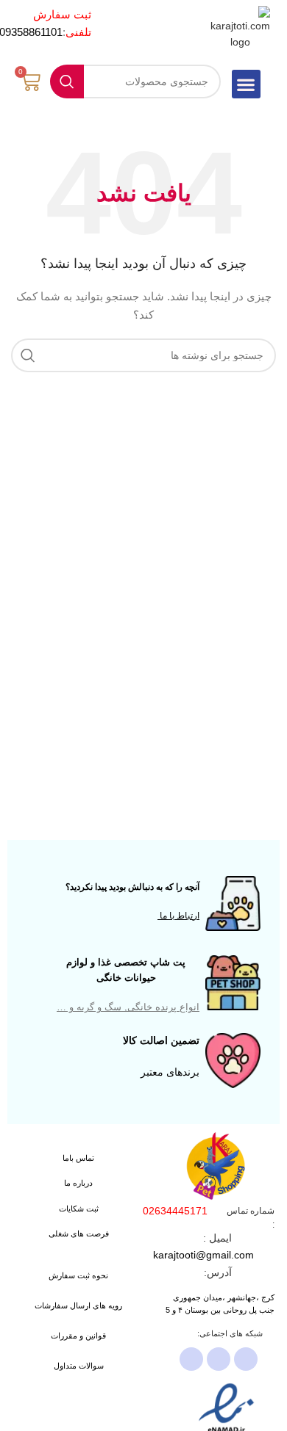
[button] (246, 84)
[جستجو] (67, 81)
